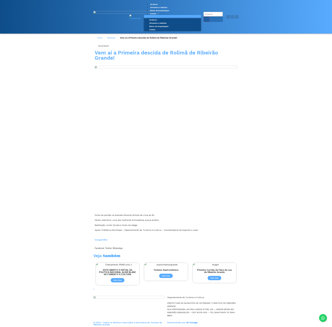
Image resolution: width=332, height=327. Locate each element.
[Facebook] (228, 17)
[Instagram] (232, 17)
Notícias (111, 37)
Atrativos (154, 4)
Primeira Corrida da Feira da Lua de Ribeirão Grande (214, 271)
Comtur (153, 14)
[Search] (206, 19)
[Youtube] (237, 17)
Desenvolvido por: (182, 322)
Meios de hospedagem (159, 11)
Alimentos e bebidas (158, 7)
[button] (172, 16)
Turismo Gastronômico (166, 270)
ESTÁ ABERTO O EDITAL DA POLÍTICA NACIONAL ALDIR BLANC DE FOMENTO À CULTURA (117, 272)
